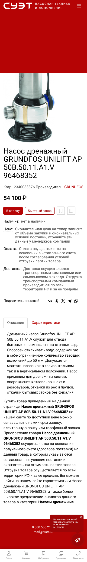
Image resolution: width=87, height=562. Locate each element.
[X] (63, 301)
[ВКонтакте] (50, 301)
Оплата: (10, 249)
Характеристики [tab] (46, 322)
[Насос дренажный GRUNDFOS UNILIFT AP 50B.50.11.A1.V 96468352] (43, 84)
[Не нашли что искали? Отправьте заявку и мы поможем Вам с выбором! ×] (78, 540)
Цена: (8, 229)
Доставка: (12, 269)
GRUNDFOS (74, 187)
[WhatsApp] (76, 301)
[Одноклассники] (56, 301)
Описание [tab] (15, 322)
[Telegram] (69, 301)
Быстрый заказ (40, 211)
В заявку (13, 211)
